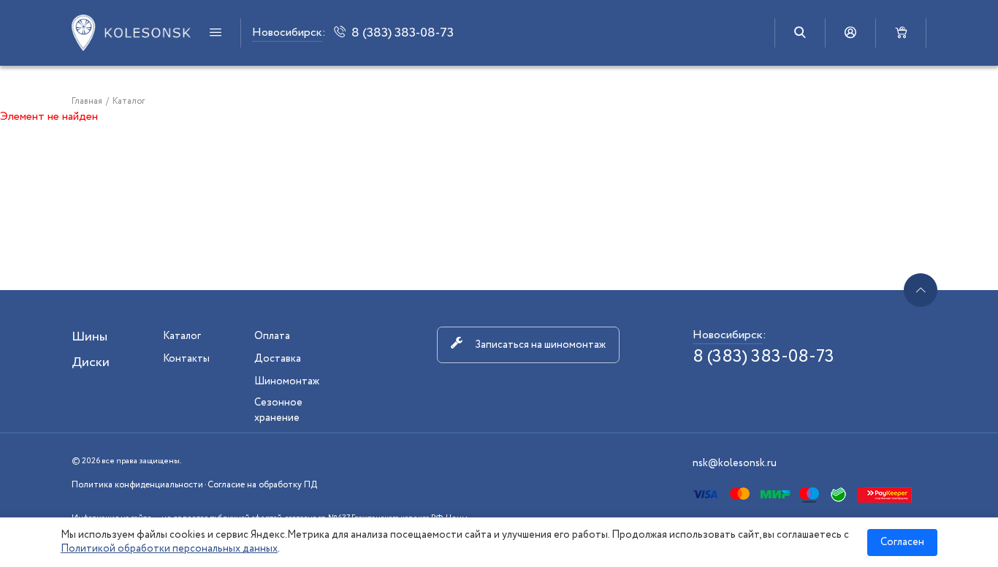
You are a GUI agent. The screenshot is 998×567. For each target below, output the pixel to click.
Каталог (182, 336)
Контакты (186, 358)
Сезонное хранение (278, 410)
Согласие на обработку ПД (262, 485)
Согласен (902, 542)
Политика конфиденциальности (137, 485)
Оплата (272, 336)
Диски (91, 362)
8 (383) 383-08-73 (763, 357)
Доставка (277, 358)
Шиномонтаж (286, 381)
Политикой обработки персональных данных (169, 548)
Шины (89, 336)
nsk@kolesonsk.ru (735, 463)
